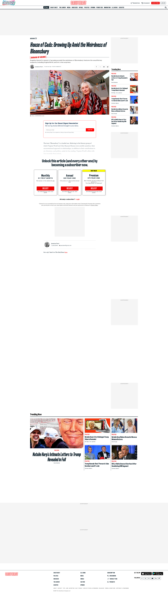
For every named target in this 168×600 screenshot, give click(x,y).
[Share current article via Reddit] (107, 66)
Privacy (80, 588)
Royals (81, 7)
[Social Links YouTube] (152, 579)
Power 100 (99, 7)
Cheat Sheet (54, 7)
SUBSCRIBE (155, 3)
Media (68, 7)
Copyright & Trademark (122, 588)
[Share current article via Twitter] (100, 66)
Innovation (107, 7)
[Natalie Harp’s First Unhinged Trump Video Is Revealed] (134, 92)
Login (78, 199)
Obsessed (75, 7)
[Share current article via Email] (103, 66)
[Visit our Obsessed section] (14, 3)
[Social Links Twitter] (145, 579)
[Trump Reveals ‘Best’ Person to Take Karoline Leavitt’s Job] (134, 103)
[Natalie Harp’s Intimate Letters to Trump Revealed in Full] (134, 80)
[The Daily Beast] (78, 3)
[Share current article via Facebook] (96, 66)
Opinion (93, 7)
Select (45, 188)
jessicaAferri (55, 245)
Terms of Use (63, 132)
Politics (86, 7)
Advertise (72, 588)
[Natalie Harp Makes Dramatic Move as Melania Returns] (134, 113)
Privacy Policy (71, 132)
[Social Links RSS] (156, 579)
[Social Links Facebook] (142, 579)
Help (76, 588)
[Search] (166, 7)
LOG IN (163, 3)
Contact (59, 588)
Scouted (121, 7)
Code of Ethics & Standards (90, 588)
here (66, 252)
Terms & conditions (110, 588)
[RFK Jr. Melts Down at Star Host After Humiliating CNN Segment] (134, 124)
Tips (64, 588)
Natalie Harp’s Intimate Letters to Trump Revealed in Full (57, 457)
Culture (82, 582)
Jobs (67, 588)
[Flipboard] (159, 579)
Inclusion (101, 588)
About (55, 588)
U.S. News (115, 7)
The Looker (62, 7)
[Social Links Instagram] (149, 579)
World (82, 579)
